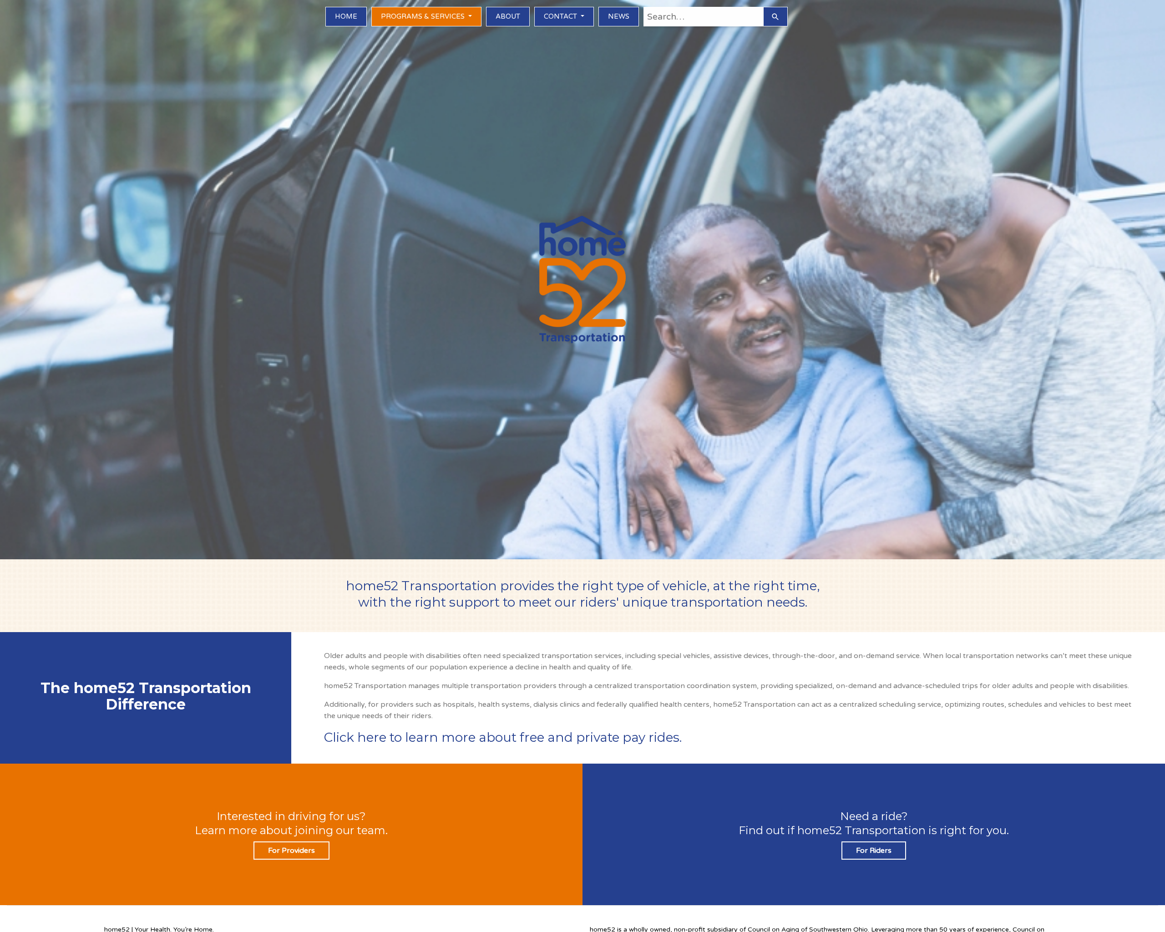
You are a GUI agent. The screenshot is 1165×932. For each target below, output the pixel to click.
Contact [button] (561, 16)
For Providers (291, 850)
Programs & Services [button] (423, 16)
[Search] (775, 16)
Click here (355, 737)
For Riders (873, 850)
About (508, 16)
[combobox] (703, 16)
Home (346, 16)
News (618, 16)
